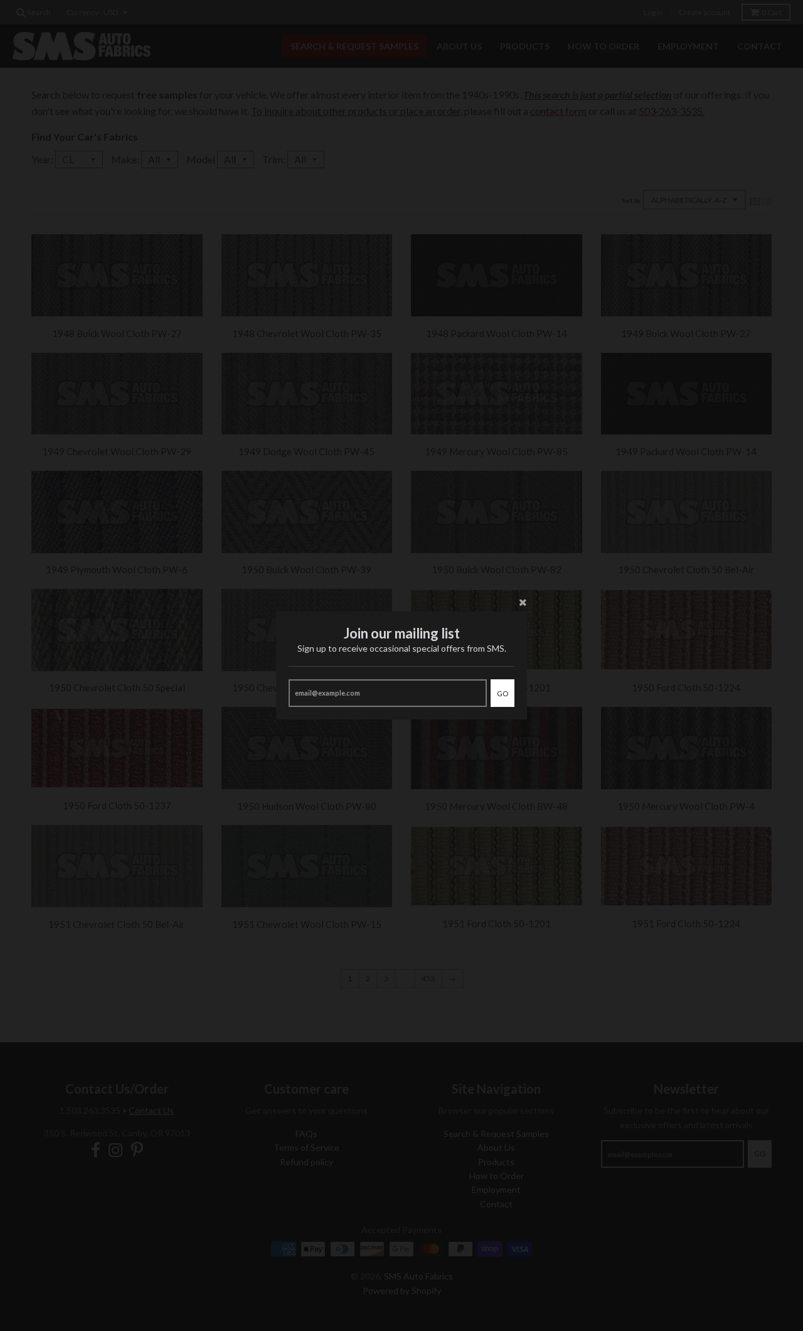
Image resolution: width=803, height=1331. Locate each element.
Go (502, 693)
